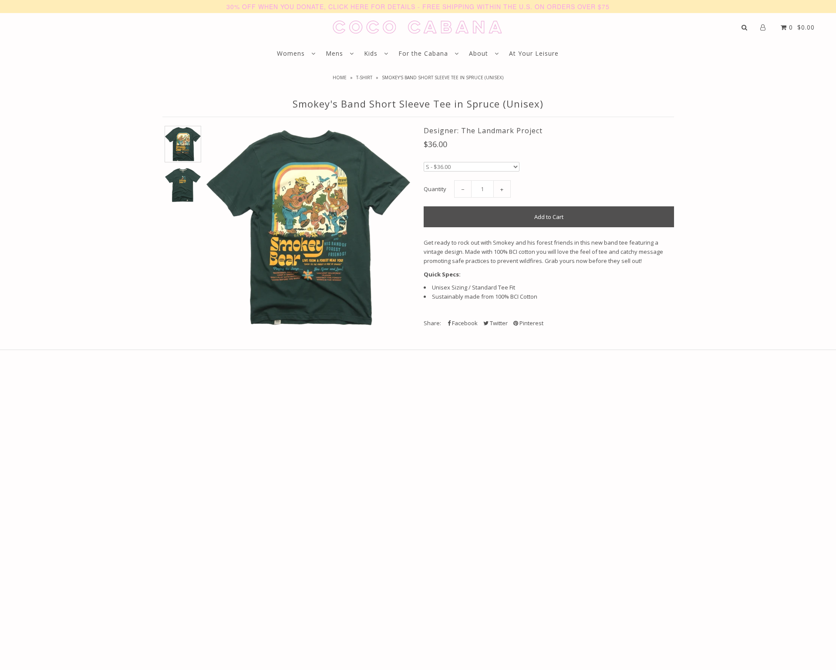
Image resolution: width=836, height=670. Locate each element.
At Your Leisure (534, 53)
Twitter (498, 323)
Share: (432, 323)
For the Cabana (424, 53)
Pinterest (530, 323)
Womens (292, 53)
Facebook (464, 323)
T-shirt (364, 77)
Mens (335, 53)
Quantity (435, 189)
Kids (372, 53)
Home (340, 77)
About (479, 53)
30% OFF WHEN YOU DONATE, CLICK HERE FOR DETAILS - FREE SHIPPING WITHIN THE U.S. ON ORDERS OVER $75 (418, 6)
